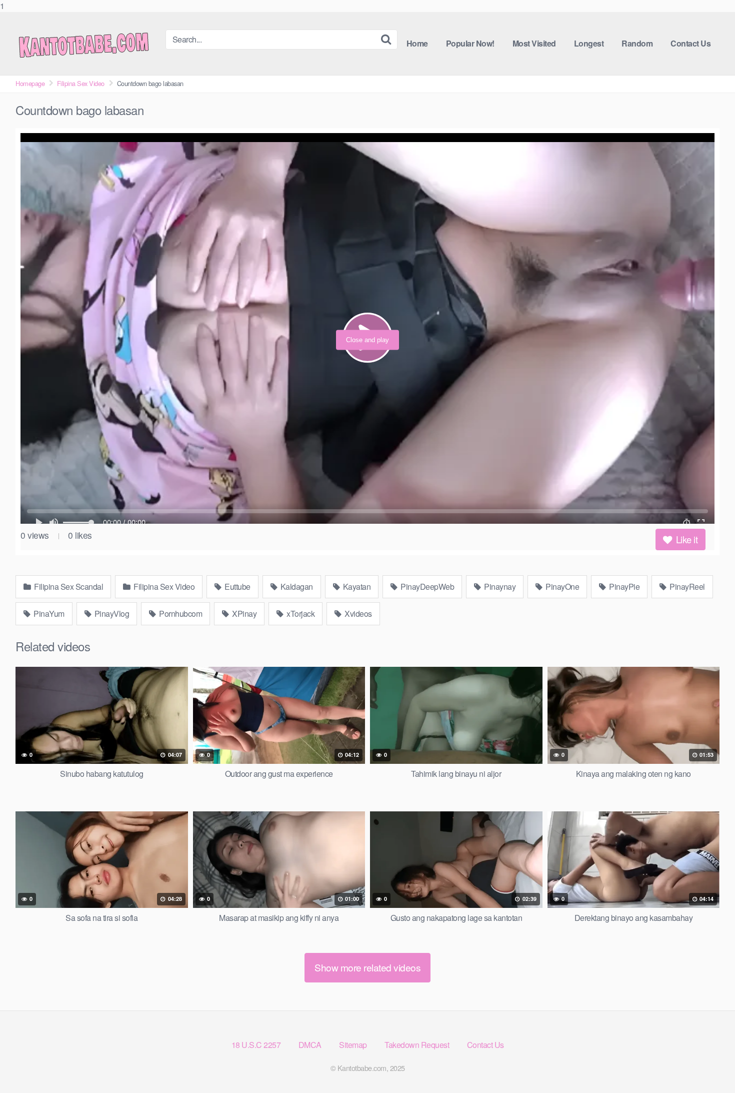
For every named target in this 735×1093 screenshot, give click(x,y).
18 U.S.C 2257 (256, 1044)
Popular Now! (470, 43)
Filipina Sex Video (80, 83)
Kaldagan (295, 586)
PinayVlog (110, 613)
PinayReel (686, 586)
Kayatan (355, 586)
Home (417, 43)
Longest (589, 43)
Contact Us (690, 43)
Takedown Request (416, 1044)
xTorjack (300, 613)
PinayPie (624, 586)
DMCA (310, 1044)
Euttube (236, 586)
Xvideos (357, 613)
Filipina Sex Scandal (68, 586)
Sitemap (353, 1044)
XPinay (243, 613)
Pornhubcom (180, 613)
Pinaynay (499, 586)
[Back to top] (708, 1065)
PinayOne (562, 586)
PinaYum (48, 613)
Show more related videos (367, 967)
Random (637, 43)
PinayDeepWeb (426, 586)
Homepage (30, 83)
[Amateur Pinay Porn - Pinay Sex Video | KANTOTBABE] (91, 43)
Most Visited (534, 43)
